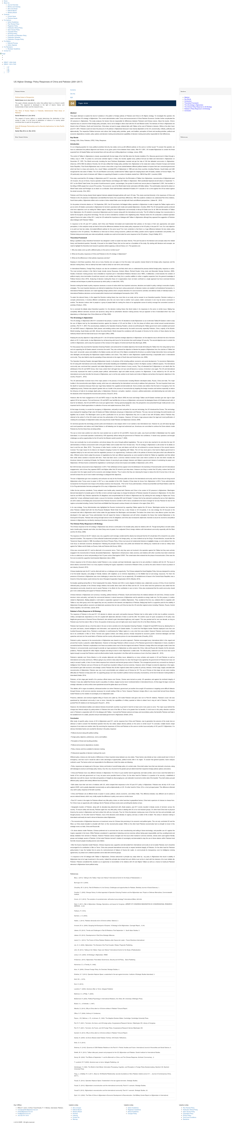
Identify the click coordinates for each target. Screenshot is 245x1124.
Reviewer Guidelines (14, 49)
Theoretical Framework (191, 103)
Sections (183, 91)
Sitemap (75, 1119)
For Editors (7, 41)
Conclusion (187, 111)
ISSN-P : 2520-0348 (10, 62)
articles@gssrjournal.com (25, 1112)
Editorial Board (77, 1110)
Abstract (186, 97)
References (184, 137)
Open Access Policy (14, 30)
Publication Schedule (14, 37)
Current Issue (12, 16)
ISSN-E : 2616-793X (10, 64)
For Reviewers (8, 47)
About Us (6, 3)
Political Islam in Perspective (24, 97)
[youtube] (174, 103)
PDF (71, 97)
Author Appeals (12, 45)
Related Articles (20, 91)
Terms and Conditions (189, 1117)
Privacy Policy (187, 1115)
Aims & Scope (77, 1108)
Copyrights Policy (188, 1113)
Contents (6, 14)
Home (5, 1)
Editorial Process (13, 43)
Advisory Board (77, 1112)
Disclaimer (186, 1119)
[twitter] (170, 103)
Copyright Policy (12, 32)
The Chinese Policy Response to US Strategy (198, 107)
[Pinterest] (173, 103)
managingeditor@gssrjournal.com (28, 1110)
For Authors (7, 20)
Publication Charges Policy (16, 39)
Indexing (75, 1115)
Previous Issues (12, 18)
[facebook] (169, 103)
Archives (75, 1113)
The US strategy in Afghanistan (193, 105)
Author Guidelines (13, 22)
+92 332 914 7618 (23, 1115)
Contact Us (7, 51)
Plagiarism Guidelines (134, 1110)
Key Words (187, 99)
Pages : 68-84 (83, 103)
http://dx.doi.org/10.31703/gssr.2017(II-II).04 (27, 85)
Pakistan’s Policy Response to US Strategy (197, 109)
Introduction (188, 101)
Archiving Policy (12, 33)
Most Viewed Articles (21, 137)
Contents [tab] (73, 90)
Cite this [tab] (72, 94)
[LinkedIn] (171, 103)
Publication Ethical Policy (15, 28)
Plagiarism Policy (13, 26)
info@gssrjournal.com (24, 1113)
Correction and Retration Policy (17, 35)
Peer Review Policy (13, 24)
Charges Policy (132, 1113)
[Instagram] (172, 103)
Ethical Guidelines (133, 1112)
